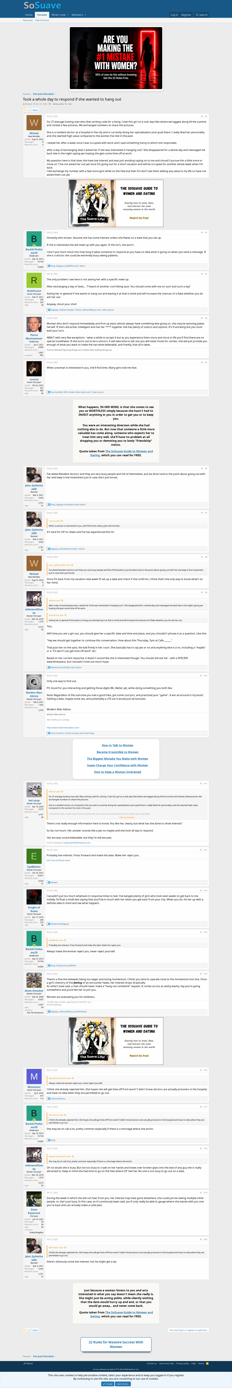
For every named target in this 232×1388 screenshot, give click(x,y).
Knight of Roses (34, 909)
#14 (205, 932)
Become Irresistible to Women (118, 752)
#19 (205, 1192)
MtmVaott (34, 1087)
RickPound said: (56, 615)
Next (35, 110)
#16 (205, 1070)
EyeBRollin (34, 867)
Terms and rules (166, 1363)
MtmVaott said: (56, 1115)
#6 (206, 468)
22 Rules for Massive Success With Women (116, 1344)
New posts (28, 20)
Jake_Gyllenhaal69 (34, 487)
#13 (205, 890)
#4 (206, 318)
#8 (206, 557)
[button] (67, 15)
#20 (205, 1239)
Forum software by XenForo (116, 1369)
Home (29, 15)
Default (29, 1363)
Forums (42, 15)
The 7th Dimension (35, 1012)
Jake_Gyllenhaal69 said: (59, 565)
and (68, 549)
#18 (205, 1148)
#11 (205, 783)
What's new (58, 15)
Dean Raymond (34, 1211)
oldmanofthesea (34, 611)
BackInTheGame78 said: (60, 1078)
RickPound (34, 291)
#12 (205, 850)
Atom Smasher (34, 990)
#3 (206, 274)
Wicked (28, 103)
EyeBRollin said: (56, 940)
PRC (41, 355)
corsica (34, 379)
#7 (206, 512)
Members (77, 15)
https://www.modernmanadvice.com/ (63, 727)
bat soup (34, 800)
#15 (205, 973)
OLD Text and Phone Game (58, 860)
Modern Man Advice (34, 694)
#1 (206, 116)
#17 (205, 1106)
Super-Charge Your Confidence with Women (117, 765)
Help (193, 1363)
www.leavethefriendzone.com (77, 842)
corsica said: (54, 520)
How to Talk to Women (117, 745)
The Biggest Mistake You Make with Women (117, 759)
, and (68, 504)
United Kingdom (36, 1232)
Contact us (152, 1363)
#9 (206, 592)
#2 (206, 232)
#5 (206, 362)
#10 (205, 675)
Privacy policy (182, 1363)
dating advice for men (62, 104)
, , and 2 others (68, 266)
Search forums (42, 20)
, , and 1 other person (82, 310)
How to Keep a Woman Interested (117, 772)
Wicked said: (54, 600)
